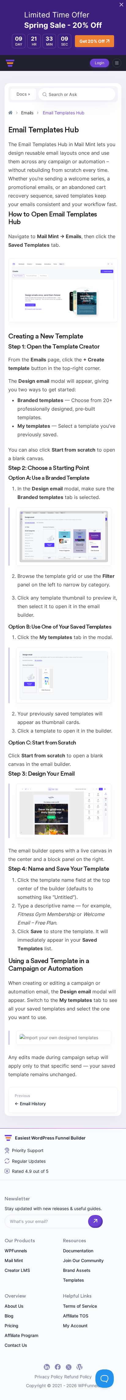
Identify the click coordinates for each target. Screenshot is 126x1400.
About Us (14, 1306)
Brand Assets (77, 1270)
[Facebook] (58, 1367)
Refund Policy (78, 1376)
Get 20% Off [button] (92, 41)
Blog (9, 1315)
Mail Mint (14, 1260)
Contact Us (16, 1345)
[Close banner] (121, 4)
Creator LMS (17, 1270)
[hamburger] (116, 63)
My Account (75, 1325)
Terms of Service (80, 1306)
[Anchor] (24, 222)
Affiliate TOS (75, 1315)
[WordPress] (79, 1367)
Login (99, 63)
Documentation (78, 1250)
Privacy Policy (49, 1376)
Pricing (11, 1325)
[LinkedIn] (47, 1367)
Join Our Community (83, 1260)
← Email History (30, 1103)
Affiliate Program (21, 1335)
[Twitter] (69, 1367)
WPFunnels (16, 1250)
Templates (73, 1280)
